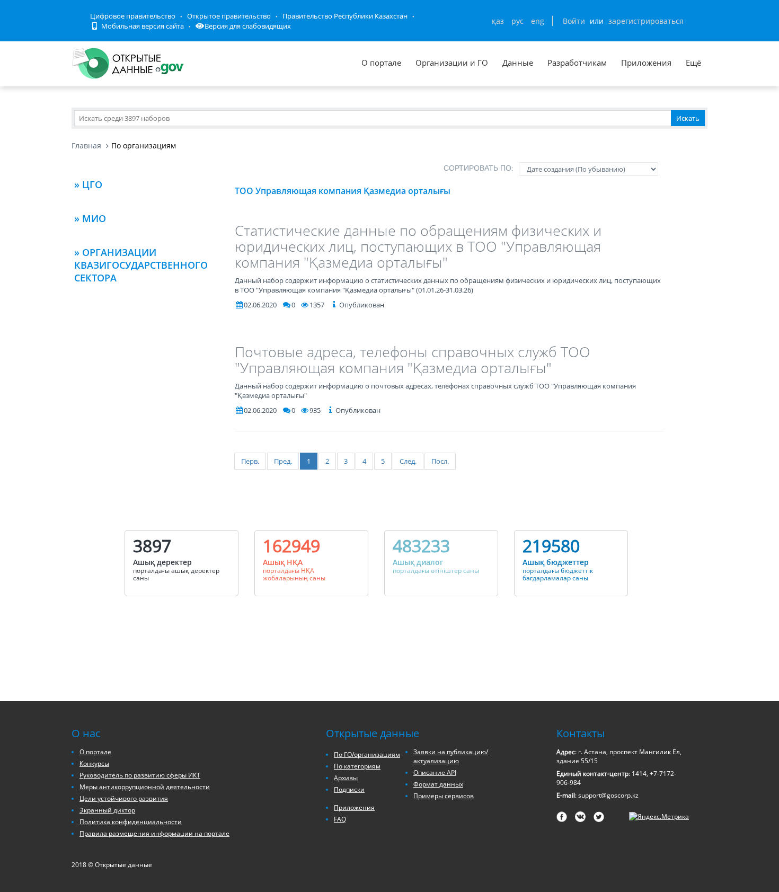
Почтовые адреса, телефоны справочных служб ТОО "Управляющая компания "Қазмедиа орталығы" (412, 359)
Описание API (434, 772)
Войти (574, 21)
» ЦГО (88, 184)
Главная (86, 145)
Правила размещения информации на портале (154, 833)
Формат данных (438, 784)
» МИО (90, 218)
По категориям (357, 766)
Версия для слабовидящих (248, 26)
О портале (381, 62)
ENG (537, 21)
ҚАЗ (498, 21)
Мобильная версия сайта (142, 26)
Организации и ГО (451, 62)
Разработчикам (577, 62)
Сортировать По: (479, 168)
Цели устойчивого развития (123, 798)
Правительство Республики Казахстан (345, 16)
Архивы (346, 777)
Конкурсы (94, 763)
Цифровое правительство (132, 16)
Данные (517, 62)
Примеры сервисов (443, 795)
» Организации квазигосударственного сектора (141, 265)
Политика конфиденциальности (130, 821)
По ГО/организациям (367, 754)
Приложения (646, 62)
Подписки (349, 789)
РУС (517, 21)
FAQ (340, 819)
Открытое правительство (229, 16)
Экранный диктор (107, 810)
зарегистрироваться (646, 21)
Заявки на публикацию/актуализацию (450, 756)
